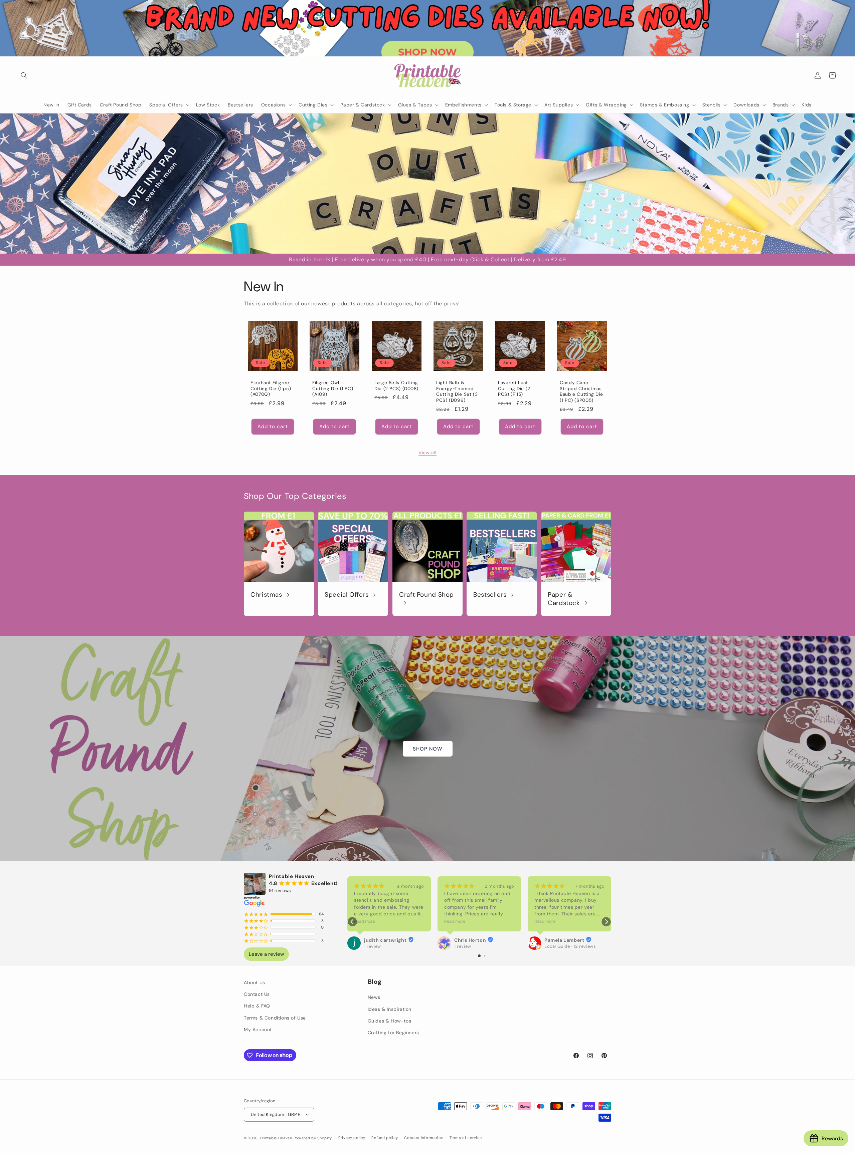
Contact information (423, 1137)
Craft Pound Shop (426, 595)
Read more (364, 921)
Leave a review (266, 954)
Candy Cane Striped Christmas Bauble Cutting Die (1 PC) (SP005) (581, 391)
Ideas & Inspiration (389, 1009)
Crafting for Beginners (393, 1032)
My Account (258, 1029)
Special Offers (347, 595)
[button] (24, 75)
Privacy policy (351, 1137)
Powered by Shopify (313, 1137)
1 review (372, 946)
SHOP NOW (428, 748)
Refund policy (384, 1137)
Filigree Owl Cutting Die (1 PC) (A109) (332, 388)
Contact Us (257, 994)
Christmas (266, 595)
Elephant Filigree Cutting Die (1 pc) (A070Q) (270, 388)
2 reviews (554, 946)
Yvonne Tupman (564, 940)
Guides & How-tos (389, 1021)
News (374, 997)
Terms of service (466, 1137)
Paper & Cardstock (564, 599)
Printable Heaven (276, 1137)
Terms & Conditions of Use (275, 1018)
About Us (254, 982)
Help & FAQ (257, 1006)
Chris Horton (380, 940)
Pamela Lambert (474, 940)
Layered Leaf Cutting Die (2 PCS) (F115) (514, 388)
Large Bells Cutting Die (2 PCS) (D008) (396, 386)
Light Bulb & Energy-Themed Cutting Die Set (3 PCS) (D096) (457, 391)
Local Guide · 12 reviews (480, 946)
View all (427, 453)
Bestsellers (490, 595)
